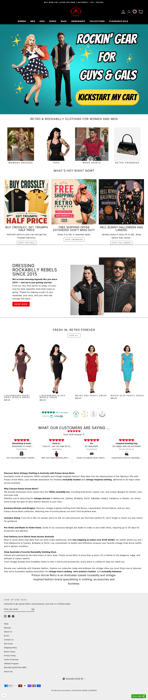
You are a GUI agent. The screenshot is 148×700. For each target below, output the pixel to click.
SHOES (53, 21)
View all (74, 335)
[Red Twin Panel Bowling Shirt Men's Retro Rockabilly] (57, 454)
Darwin (125, 498)
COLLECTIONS (97, 21)
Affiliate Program (11, 664)
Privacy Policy (10, 656)
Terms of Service (11, 660)
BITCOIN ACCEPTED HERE (15, 668)
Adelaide (95, 498)
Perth (87, 498)
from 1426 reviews (73, 434)
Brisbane (78, 498)
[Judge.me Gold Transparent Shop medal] (85, 414)
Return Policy (9, 652)
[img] (74, 431)
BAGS (64, 21)
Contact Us (9, 640)
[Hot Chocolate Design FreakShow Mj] (22, 454)
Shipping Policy (10, 648)
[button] (72, 461)
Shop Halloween (121, 243)
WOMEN (22, 21)
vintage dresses (18, 562)
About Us (8, 632)
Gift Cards (8, 644)
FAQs (6, 624)
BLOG (6, 636)
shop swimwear (74, 239)
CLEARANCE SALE (119, 21)
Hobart (104, 498)
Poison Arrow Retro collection (19, 511)
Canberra (113, 498)
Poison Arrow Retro (13, 479)
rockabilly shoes (39, 562)
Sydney (69, 498)
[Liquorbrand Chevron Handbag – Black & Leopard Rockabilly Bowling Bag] (127, 454)
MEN (33, 21)
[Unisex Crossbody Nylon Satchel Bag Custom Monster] (92, 454)
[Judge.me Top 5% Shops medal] (102, 414)
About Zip (8, 672)
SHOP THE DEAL (26, 243)
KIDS (42, 21)
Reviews (7, 628)
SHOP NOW (20, 304)
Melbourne (58, 498)
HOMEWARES (78, 21)
